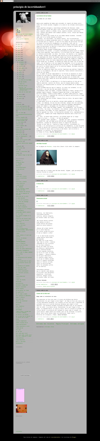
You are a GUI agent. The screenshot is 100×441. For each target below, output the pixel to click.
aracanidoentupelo (21, 167)
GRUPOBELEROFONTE (20, 241)
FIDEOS (17, 233)
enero (20, 98)
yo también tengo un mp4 (22, 155)
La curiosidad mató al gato (23, 261)
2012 (19, 46)
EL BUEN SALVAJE (20, 198)
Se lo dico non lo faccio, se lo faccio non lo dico (24, 317)
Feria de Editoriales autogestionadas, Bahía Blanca (24, 229)
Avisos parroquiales (21, 106)
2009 (19, 52)
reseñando (18, 146)
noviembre (22, 64)
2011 (19, 48)
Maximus (49, 146)
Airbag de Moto (20, 162)
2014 (19, 44)
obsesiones (19, 132)
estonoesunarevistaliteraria (24, 114)
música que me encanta (22, 129)
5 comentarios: (41, 205)
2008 (19, 54)
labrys (17, 274)
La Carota (18, 259)
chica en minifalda (21, 178)
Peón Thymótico (20, 306)
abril (20, 78)
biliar (17, 172)
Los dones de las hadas (44, 16)
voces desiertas (20, 339)
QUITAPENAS (19, 309)
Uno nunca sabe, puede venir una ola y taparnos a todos (24, 336)
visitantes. (19, 431)
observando (19, 131)
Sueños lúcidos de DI (22, 322)
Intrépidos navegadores (22, 250)
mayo (20, 76)
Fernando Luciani (20, 231)
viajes (17, 153)
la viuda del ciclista (22, 272)
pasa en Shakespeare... (22, 136)
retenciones (19, 148)
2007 (19, 56)
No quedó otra (20, 292)
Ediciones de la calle (22, 196)
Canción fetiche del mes (22, 108)
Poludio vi (19, 308)
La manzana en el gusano (22, 265)
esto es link (19, 112)
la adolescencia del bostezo (24, 257)
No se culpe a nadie (21, 294)
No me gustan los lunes (22, 290)
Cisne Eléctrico (20, 183)
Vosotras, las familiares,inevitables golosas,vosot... (25, 89)
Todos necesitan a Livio (22, 326)
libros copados (20, 125)
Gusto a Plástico (20, 243)
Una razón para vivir (22, 333)
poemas (17, 138)
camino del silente (21, 176)
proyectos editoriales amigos (24, 143)
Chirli (17, 179)
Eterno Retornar (20, 223)
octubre (21, 66)
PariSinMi (18, 302)
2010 (19, 50)
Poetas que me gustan (49, 286)
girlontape (19, 239)
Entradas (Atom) (49, 326)
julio (20, 72)
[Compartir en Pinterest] (53, 136)
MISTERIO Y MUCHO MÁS (22, 285)
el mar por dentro (21, 205)
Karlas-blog (19, 254)
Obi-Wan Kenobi (42, 143)
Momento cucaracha (21, 286)
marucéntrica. (20, 283)
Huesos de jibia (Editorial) (24, 248)
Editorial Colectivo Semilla (24, 109)
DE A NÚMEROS (19, 187)
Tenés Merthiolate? (21, 324)
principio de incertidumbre (25, 34)
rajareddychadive (55, 437)
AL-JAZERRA (19, 164)
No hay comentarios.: (43, 284)
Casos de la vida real (43, 293)
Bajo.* (17, 171)
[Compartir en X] (50, 136)
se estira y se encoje (22, 314)
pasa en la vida (20, 134)
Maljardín (18, 281)
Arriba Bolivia (20, 169)
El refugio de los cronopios (24, 208)
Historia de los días (22, 245)
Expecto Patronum (20, 225)
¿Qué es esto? (20, 401)
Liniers (18, 127)
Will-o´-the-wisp (20, 341)
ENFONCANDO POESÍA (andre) (23, 212)
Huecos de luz (20, 247)
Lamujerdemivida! (20, 276)
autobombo (18, 104)
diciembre (22, 62)
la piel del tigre (21, 267)
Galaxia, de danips (21, 238)
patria (17, 304)
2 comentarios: (41, 136)
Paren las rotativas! (22, 301)
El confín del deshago (22, 201)
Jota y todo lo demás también (24, 252)
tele (17, 149)
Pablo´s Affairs (20, 297)
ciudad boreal (20, 185)
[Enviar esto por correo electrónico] (48, 136)
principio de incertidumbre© (29, 6)
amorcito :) (19, 160)
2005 (19, 60)
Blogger (74, 437)
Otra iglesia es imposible (23, 295)
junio (20, 74)
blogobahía (19, 174)
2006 (19, 58)
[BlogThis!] (49, 136)
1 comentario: (41, 319)
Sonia (17, 319)
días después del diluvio (23, 191)
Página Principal (62, 324)
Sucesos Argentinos (21, 321)
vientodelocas (20, 338)
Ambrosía (18, 165)
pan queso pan (20, 299)
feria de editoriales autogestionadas (22, 120)
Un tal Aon (19, 331)
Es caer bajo (19, 214)
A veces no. (40, 183)
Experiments (19, 226)
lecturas (18, 123)
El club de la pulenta (22, 199)
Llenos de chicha (20, 279)
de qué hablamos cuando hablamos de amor (22, 189)
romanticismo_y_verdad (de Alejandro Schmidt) (23, 312)
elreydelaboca (20, 210)
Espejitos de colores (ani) (23, 218)
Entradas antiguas (77, 324)
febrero (21, 96)
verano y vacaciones (21, 151)
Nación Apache (20, 288)
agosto (21, 70)
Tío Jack (18, 329)
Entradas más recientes (45, 324)
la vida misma (20, 122)
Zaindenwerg (19, 343)
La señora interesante (22, 271)
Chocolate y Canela (21, 181)
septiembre (22, 68)
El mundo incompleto (21, 206)
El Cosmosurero (20, 203)
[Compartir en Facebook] (52, 136)
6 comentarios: (41, 176)
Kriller (18, 255)
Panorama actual (42, 198)
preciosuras (19, 141)
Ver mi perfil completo (22, 39)
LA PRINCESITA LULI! (21, 269)
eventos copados (20, 117)
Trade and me (19, 328)
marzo (20, 94)
